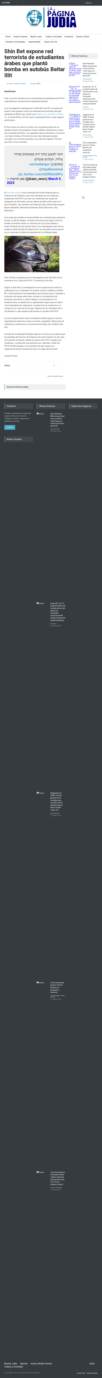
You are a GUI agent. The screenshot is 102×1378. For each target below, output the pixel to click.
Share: (7, 365)
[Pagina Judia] (51, 24)
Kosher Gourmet (20, 36)
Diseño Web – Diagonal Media (87, 1373)
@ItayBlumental (51, 169)
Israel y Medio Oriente (17, 84)
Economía (69, 36)
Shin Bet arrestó (14, 193)
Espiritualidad (34, 42)
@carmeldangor (41, 164)
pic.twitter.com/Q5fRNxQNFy (40, 174)
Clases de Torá (50, 42)
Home (8, 36)
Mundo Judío (36, 36)
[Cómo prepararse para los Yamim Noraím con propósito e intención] (75, 148)
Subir (92, 1363)
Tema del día (87, 79)
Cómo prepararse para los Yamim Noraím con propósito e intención (90, 147)
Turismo (85, 107)
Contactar (9, 427)
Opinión (24, 1363)
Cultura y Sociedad (54, 36)
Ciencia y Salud (82, 36)
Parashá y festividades (15, 42)
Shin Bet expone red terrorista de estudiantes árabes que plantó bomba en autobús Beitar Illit (34, 63)
